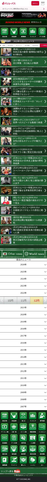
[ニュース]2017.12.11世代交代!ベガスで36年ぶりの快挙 (28, 71)
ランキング (33, 36)
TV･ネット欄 (4, 432)
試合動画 (4, 443)
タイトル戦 (24, 432)
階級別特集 (33, 432)
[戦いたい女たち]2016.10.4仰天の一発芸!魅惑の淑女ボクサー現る (28, 200)
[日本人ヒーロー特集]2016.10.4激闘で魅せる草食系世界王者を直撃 (27, 190)
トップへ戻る (7, 471)
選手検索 (42, 420)
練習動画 (23, 36)
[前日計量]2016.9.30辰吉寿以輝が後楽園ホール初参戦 (27, 220)
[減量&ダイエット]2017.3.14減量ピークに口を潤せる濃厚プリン (27, 111)
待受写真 (23, 443)
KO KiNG (10, 45)
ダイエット (19, 45)
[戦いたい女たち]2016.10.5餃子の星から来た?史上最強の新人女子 (28, 180)
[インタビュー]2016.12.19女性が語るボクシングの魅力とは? (27, 141)
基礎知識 (4, 465)
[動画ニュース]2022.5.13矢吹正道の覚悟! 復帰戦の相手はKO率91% (28, 52)
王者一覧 (14, 432)
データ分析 (42, 36)
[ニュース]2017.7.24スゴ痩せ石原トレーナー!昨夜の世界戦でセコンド (28, 91)
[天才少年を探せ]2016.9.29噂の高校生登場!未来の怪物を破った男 (28, 230)
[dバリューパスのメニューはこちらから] (42, 3)
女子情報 (27, 45)
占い (42, 465)
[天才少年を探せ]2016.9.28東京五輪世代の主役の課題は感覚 (27, 240)
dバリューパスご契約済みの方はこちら (15, 9)
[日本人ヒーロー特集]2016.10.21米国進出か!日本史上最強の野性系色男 (28, 161)
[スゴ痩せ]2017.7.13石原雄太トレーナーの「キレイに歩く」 (27, 101)
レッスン (33, 465)
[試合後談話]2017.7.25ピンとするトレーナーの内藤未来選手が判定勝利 (27, 81)
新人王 (23, 420)
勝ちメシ (23, 465)
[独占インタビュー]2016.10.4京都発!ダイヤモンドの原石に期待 (28, 210)
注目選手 (42, 443)
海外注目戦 (33, 454)
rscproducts (35, 45)
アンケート (14, 465)
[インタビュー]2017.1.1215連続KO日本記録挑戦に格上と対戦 (28, 131)
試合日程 (4, 36)
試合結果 (14, 36)
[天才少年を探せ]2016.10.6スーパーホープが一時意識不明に (27, 170)
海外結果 (14, 454)
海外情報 (42, 454)
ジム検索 (33, 443)
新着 (4, 45)
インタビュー (42, 432)
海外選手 (23, 454)
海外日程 (4, 454)
